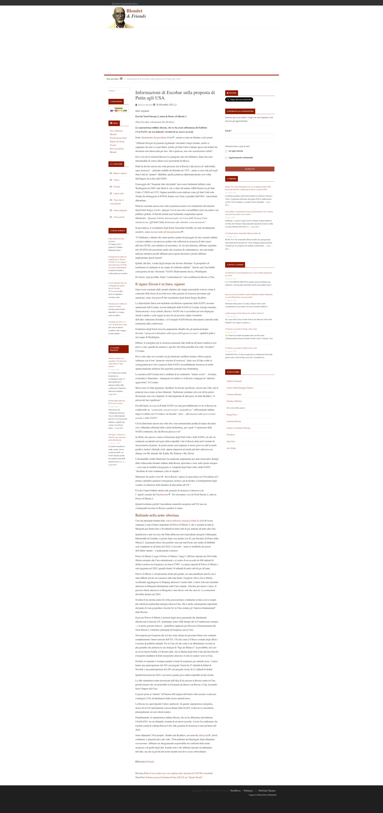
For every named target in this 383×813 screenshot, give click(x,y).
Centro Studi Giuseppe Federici (240, 387)
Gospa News (232, 414)
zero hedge (231, 448)
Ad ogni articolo (235, 151)
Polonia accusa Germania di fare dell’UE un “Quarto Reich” (174, 777)
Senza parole (119, 217)
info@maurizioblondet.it (126, 3)
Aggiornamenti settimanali (240, 157)
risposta (155, 405)
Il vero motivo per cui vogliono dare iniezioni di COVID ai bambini (181, 773)
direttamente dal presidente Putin (156, 137)
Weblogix (248, 790)
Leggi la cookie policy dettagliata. (263, 794)
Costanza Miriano (234, 394)
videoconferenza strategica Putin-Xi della (185, 520)
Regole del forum (117, 141)
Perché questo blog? (118, 137)
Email (228, 130)
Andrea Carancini (234, 381)
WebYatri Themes (267, 790)
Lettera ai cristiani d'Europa (238, 427)
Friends (117, 186)
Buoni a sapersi (120, 173)
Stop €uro (231, 441)
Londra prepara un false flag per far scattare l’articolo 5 (244, 313)
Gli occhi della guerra (236, 407)
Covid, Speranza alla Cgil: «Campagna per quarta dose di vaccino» (117, 285)
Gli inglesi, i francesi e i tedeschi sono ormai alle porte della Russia (116, 437)
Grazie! (113, 145)
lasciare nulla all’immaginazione (166, 231)
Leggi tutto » (112, 394)
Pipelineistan (162, 494)
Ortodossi (231, 434)
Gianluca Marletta (234, 401)
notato (158, 476)
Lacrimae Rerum (234, 421)
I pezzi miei (119, 193)
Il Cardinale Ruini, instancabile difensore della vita (243, 233)
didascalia (203, 735)
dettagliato (156, 297)
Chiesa (116, 179)
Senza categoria (120, 210)
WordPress (235, 790)
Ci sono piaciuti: (114, 349)
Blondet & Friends (136, 13)
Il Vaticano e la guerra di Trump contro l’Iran (241, 329)
